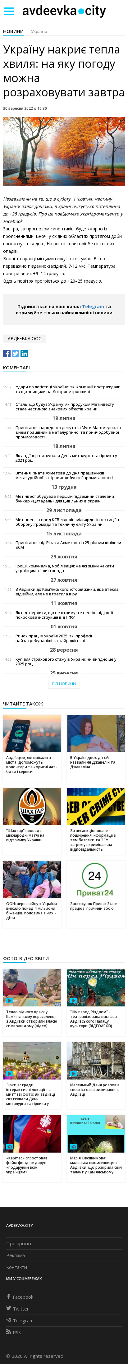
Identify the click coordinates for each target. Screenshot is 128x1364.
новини (13, 31)
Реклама (15, 1255)
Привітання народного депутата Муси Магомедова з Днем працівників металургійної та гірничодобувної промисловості (68, 432)
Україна (39, 31)
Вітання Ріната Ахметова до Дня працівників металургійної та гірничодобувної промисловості (64, 475)
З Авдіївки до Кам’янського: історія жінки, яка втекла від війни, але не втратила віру (67, 591)
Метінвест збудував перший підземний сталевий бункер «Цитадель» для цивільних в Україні (65, 498)
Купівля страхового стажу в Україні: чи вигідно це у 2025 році (66, 661)
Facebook (23, 1297)
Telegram (93, 306)
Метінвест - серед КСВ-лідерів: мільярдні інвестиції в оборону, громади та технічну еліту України (67, 522)
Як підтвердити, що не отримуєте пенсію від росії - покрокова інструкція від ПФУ (65, 615)
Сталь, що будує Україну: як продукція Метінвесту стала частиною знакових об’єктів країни (65, 406)
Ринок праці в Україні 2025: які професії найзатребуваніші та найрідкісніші (54, 638)
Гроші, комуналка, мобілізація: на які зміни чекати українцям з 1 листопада (65, 568)
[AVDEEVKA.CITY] (64, 11)
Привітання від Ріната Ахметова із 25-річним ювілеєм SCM (68, 545)
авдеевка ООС (24, 338)
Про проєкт (19, 1243)
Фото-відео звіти (26, 958)
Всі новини (64, 684)
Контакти (16, 1267)
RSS (17, 1332)
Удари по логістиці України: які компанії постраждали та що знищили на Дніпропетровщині (68, 389)
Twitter (21, 1309)
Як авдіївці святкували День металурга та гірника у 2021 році (66, 458)
